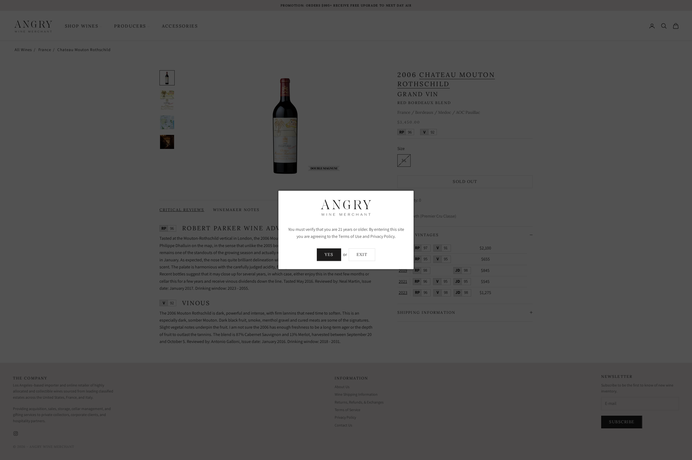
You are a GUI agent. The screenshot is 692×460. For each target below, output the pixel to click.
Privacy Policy (382, 236)
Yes (329, 254)
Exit (362, 254)
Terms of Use (350, 236)
